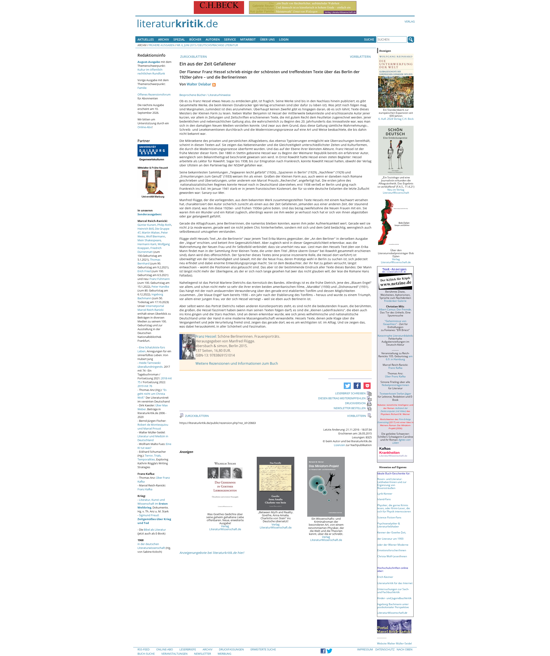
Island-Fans (384, 499)
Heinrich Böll (146, 229)
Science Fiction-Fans (389, 517)
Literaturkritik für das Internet (394, 583)
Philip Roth (164, 225)
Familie (142, 88)
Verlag (410, 21)
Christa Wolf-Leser (388, 556)
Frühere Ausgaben (161, 45)
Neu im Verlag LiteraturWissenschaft (396, 191)
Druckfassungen (231, 649)
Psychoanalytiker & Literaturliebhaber (388, 525)
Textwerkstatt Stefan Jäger (395, 393)
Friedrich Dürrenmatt (150, 250)
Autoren (213, 39)
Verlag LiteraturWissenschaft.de (225, 527)
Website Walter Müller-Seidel (394, 643)
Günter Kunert (147, 225)
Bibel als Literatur (155, 529)
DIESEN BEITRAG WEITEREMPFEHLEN (342, 398)
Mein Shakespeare (149, 240)
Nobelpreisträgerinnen (395, 385)
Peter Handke (160, 287)
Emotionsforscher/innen (391, 550)
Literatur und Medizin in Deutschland (153, 438)
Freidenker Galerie (395, 300)
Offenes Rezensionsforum (154, 94)
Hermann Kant (147, 244)
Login (284, 39)
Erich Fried (144, 271)
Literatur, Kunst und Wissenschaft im (153, 503)
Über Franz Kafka (395, 376)
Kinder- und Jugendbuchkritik (394, 598)
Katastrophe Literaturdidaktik (395, 335)
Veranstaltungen (174, 654)
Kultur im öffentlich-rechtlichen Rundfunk (151, 71)
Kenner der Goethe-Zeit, (391, 532)
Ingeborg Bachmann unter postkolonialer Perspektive (393, 605)
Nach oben (404, 649)
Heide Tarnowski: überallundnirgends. (150, 365)
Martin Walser (151, 232)
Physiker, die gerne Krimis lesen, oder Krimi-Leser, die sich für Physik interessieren (394, 508)
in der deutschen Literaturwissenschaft (151, 546)
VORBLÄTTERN (361, 57)
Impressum (365, 649)
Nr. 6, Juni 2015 (186, 45)
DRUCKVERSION (355, 403)
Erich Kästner (385, 577)
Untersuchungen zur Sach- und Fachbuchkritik (393, 590)
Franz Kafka (145, 489)
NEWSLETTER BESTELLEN (350, 408)
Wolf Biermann (155, 236)
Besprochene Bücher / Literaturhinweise (205, 95)
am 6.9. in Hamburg (399, 357)
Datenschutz (384, 649)
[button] (347, 386)
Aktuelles (146, 39)
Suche (369, 39)
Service (230, 39)
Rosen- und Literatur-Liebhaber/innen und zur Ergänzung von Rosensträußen (391, 483)
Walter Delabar (199, 84)
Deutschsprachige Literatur (218, 45)
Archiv (163, 39)
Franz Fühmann (160, 279)
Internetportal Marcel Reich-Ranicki (151, 308)
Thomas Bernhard (149, 261)
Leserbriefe (187, 649)
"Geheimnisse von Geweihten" (394, 322)
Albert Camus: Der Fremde (395, 309)
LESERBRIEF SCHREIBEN (350, 393)
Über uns (267, 39)
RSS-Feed (144, 649)
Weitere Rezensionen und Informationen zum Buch (237, 363)
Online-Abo (145, 127)
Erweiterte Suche (263, 649)
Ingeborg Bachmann (150, 296)
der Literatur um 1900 (390, 538)
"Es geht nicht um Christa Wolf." (152, 393)
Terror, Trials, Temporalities (149, 457)
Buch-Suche (146, 654)
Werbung (224, 654)
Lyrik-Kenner (384, 493)
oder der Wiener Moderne (392, 544)
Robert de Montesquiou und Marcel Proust (153, 426)
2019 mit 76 (145, 386)
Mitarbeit (248, 39)
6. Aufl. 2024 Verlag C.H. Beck (396, 118)
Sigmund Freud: (154, 519)
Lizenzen (339, 445)
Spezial (179, 39)
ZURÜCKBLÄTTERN (193, 57)
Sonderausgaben (149, 214)
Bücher (195, 39)
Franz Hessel (206, 336)
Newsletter (202, 654)
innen (403, 556)
